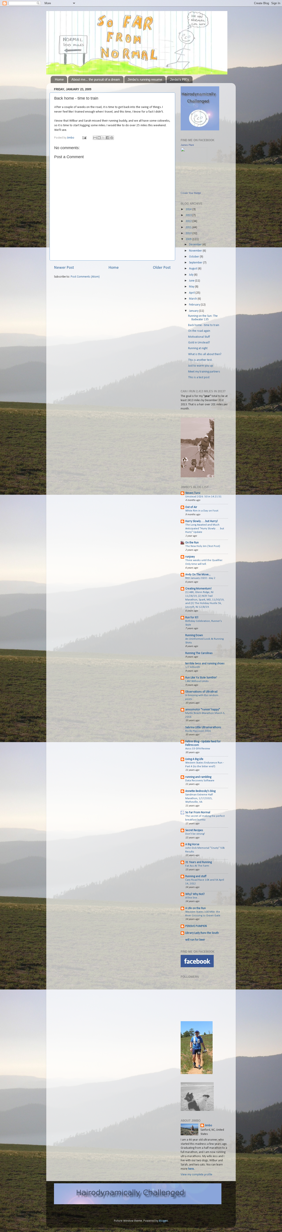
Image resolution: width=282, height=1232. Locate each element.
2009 (189, 239)
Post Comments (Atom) (85, 276)
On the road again (199, 331)
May (192, 286)
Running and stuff (195, 876)
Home (59, 79)
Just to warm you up (200, 365)
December (195, 244)
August (193, 268)
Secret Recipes (194, 830)
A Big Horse (192, 844)
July (191, 274)
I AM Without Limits (197, 681)
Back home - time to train (203, 325)
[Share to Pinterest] (111, 137)
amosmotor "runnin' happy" (202, 709)
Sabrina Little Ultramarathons (203, 727)
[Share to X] (103, 137)
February (195, 304)
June (192, 280)
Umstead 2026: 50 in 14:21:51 (203, 496)
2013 (189, 215)
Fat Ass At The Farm (197, 865)
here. (191, 1168)
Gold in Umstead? (199, 342)
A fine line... (192, 897)
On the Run (192, 542)
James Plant (187, 145)
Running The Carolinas (199, 653)
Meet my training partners (204, 371)
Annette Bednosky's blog (200, 791)
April (192, 292)
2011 (189, 227)
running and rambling (198, 777)
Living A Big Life (194, 759)
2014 (189, 209)
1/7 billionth (192, 667)
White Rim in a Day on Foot (201, 510)
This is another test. (200, 360)
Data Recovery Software (199, 780)
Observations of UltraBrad (201, 691)
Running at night (198, 348)
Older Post (162, 268)
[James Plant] (194, 188)
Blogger (163, 1220)
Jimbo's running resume (145, 79)
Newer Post (64, 268)
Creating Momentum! (198, 588)
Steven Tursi (192, 493)
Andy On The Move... (198, 574)
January (194, 310)
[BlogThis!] (99, 137)
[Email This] (95, 137)
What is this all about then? (204, 354)
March (193, 298)
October (194, 256)
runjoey (190, 556)
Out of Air (191, 507)
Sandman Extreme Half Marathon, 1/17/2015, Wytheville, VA (199, 798)
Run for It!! (191, 617)
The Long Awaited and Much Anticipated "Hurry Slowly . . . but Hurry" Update (204, 528)
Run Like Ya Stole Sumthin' (201, 677)
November (196, 250)
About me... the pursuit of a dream (95, 79)
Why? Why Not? (195, 894)
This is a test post (199, 377)
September (196, 262)
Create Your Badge (191, 193)
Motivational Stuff (199, 336)
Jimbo (71, 137)
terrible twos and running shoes (204, 663)
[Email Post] (84, 137)
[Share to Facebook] (107, 137)
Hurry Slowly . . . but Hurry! (201, 521)
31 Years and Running (198, 862)
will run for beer (195, 939)
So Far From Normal (197, 812)
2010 (189, 233)
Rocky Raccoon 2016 (198, 731)
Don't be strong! (195, 833)
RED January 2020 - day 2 (200, 578)
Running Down (194, 635)
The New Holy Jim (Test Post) (202, 546)
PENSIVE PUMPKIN (196, 926)
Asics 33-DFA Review (197, 748)
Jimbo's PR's (179, 79)
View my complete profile (196, 1174)
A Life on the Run (195, 908)
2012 (189, 221)
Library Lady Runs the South (202, 933)
